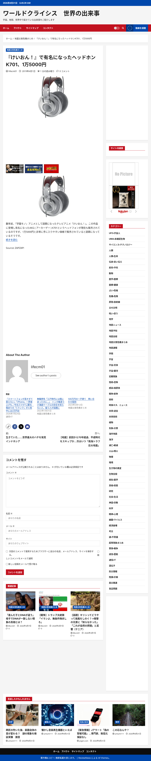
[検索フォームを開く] (123, 28)
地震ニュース (115, 325)
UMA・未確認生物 (117, 239)
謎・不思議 (113, 537)
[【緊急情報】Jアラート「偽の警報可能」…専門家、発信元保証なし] (93, 715)
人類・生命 (113, 256)
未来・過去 (113, 411)
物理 (111, 456)
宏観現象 (113, 376)
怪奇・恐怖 (113, 382)
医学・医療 (113, 279)
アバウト (18, 28)
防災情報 (113, 571)
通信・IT (112, 560)
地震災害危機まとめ (15, 50)
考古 (111, 531)
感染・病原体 (114, 388)
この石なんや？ (121, 729)
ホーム (6, 28)
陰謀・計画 (113, 577)
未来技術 (113, 416)
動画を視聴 (141, 28)
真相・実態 (113, 485)
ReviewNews (84, 757)
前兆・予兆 (113, 267)
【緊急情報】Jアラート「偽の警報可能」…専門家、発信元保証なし (93, 733)
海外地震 (113, 433)
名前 (9, 513)
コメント (11, 472)
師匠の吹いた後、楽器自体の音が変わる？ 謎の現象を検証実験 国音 (21, 733)
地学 (111, 319)
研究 (111, 491)
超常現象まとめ (116, 542)
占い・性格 (113, 290)
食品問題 (113, 588)
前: (27, 437)
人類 (111, 250)
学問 (111, 353)
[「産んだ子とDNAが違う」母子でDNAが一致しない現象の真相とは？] (20, 601)
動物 (111, 273)
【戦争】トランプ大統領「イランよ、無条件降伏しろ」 (52, 619)
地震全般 (113, 336)
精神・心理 (113, 514)
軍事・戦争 (113, 548)
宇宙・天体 (113, 365)
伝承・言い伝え (115, 261)
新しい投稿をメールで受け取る (22, 564)
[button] (8, 426)
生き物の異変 (115, 468)
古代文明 (113, 307)
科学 (111, 508)
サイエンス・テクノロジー (120, 244)
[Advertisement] (53, 143)
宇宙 (111, 359)
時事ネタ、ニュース (118, 405)
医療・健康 (113, 285)
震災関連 (113, 582)
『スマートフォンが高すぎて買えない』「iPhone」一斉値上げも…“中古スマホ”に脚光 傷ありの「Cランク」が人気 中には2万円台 (20, 404)
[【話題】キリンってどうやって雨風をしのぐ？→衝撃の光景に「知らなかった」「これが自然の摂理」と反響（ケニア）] (85, 601)
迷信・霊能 (113, 554)
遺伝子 (112, 565)
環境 (111, 462)
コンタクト (48, 28)
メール (10, 526)
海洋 (111, 439)
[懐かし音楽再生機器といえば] (57, 715)
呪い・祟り (113, 313)
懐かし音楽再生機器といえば (56, 729)
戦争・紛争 (113, 393)
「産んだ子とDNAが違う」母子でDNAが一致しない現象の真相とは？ (20, 619)
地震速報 (113, 347)
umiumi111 (12, 741)
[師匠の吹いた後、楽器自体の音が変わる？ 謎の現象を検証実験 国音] (22, 715)
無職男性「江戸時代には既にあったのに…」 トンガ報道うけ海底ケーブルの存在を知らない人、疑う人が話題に (50, 403)
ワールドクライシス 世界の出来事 (51, 13)
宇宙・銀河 (113, 370)
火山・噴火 (113, 451)
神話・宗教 (113, 502)
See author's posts (46, 375)
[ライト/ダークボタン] (117, 28)
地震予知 (113, 330)
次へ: (79, 439)
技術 (111, 399)
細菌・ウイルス (115, 519)
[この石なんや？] (129, 715)
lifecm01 (13, 71)
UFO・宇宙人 (114, 233)
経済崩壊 (113, 525)
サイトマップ (32, 28)
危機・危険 (113, 296)
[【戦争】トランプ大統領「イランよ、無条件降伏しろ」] (53, 601)
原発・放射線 (114, 302)
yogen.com (83, 741)
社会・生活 (113, 497)
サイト (9, 538)
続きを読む (12, 239)
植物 (111, 422)
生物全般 (113, 474)
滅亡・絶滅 (113, 445)
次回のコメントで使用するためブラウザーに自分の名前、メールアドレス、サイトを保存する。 (51, 553)
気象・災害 (113, 428)
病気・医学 (113, 479)
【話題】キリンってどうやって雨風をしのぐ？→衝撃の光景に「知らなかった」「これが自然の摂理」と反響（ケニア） (85, 622)
